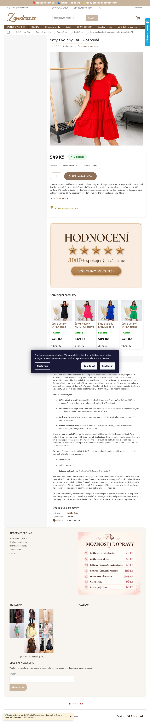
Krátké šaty (72, 513)
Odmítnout (89, 366)
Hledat (91, 17)
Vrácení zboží (15, 549)
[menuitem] (16, 27)
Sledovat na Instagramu (33, 656)
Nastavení (42, 366)
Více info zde (29, 718)
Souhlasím (107, 366)
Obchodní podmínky (83, 8)
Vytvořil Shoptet (130, 716)
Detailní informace (58, 198)
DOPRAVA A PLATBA (60, 8)
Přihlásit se (18, 687)
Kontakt (13, 553)
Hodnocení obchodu (18, 545)
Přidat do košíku (82, 176)
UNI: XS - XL (56, 346)
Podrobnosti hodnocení (88, 46)
